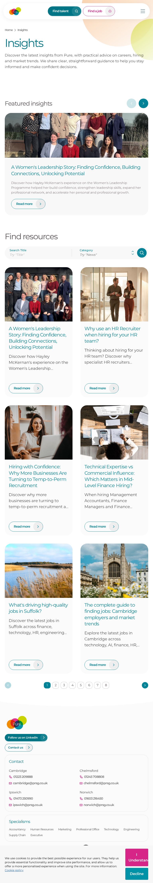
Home (9, 30)
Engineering (131, 829)
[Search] (142, 253)
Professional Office (87, 829)
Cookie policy (14, 870)
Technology (111, 829)
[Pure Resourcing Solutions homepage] (15, 11)
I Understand (138, 857)
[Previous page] (8, 685)
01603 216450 (93, 798)
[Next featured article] (143, 103)
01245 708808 (94, 777)
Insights (22, 30)
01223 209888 (22, 777)
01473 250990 (23, 798)
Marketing (64, 829)
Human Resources (41, 829)
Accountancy (17, 829)
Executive (36, 835)
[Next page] (145, 685)
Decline (137, 874)
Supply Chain (17, 835)
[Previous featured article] (131, 103)
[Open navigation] (143, 11)
